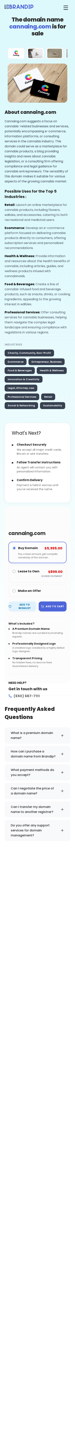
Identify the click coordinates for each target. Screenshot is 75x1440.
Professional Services (22, 397)
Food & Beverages (20, 370)
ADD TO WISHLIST (24, 606)
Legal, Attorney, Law (21, 388)
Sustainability (52, 405)
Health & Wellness (52, 370)
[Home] (19, 8)
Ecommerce (15, 362)
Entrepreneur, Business (47, 362)
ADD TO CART (55, 606)
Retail (48, 397)
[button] (16, 53)
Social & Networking (21, 405)
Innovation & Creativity (23, 379)
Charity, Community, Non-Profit (29, 353)
